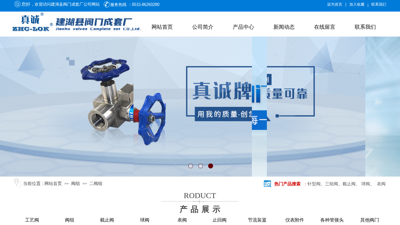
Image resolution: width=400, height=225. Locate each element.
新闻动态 (284, 27)
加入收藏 (356, 4)
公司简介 (202, 27)
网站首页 (162, 27)
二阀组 (95, 183)
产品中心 (243, 27)
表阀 (380, 184)
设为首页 (334, 4)
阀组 (75, 183)
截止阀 (349, 184)
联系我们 (365, 27)
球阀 (365, 184)
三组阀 (331, 184)
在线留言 (324, 27)
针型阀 (314, 184)
